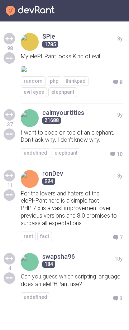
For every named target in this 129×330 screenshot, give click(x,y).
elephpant (62, 92)
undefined (35, 153)
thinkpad (76, 81)
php (54, 81)
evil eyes (34, 92)
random (33, 81)
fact (44, 236)
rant (28, 236)
